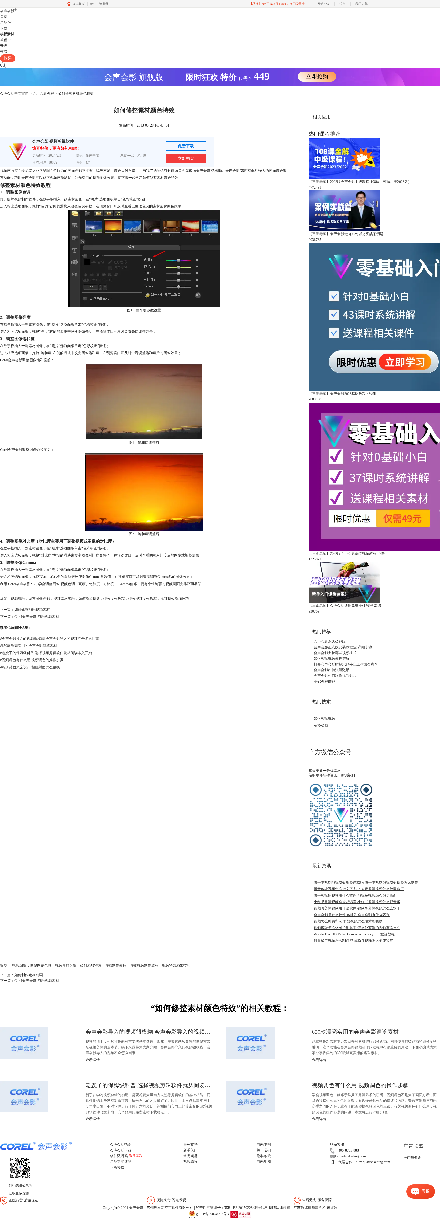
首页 (3, 17)
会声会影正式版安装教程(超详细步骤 (343, 647)
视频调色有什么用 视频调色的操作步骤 (31, 660)
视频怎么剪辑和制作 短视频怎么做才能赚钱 (348, 921)
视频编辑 (18, 599)
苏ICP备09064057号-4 (212, 1214)
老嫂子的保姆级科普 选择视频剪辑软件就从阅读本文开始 (46, 653)
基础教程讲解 (324, 681)
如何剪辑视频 (324, 719)
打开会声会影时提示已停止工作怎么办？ (346, 664)
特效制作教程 (114, 599)
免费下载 (186, 146)
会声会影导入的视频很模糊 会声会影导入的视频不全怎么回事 (49, 639)
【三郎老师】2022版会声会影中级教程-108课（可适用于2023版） (360, 182)
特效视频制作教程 (142, 599)
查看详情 (93, 1060)
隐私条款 (264, 1156)
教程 (3, 40)
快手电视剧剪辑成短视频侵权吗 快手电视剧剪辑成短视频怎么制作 (366, 882)
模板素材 (7, 34)
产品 (3, 22)
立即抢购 (317, 76)
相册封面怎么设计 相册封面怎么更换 (30, 667)
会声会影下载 (120, 1150)
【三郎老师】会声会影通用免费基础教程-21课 (345, 605)
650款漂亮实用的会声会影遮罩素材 (28, 646)
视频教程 (190, 1162)
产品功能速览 (120, 1162)
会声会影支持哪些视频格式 (335, 653)
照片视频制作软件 (21, 199)
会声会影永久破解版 (330, 641)
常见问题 (190, 1156)
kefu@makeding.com (350, 1156)
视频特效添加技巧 (174, 599)
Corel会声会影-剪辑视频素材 (36, 617)
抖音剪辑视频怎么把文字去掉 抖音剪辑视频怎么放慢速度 (359, 889)
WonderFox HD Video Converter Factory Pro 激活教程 (354, 934)
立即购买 (186, 158)
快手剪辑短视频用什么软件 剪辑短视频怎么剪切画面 (355, 895)
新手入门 (190, 1150)
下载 (3, 28)
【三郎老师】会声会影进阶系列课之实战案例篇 (346, 234)
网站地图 (264, 1162)
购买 (8, 58)
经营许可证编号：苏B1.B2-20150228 (224, 1208)
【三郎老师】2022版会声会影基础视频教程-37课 (347, 554)
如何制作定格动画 (28, 975)
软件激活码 (119, 1156)
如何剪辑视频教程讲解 (331, 658)
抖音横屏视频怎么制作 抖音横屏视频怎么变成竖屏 (353, 941)
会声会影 (8, 11)
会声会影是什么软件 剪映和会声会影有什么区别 (352, 915)
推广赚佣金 (412, 1158)
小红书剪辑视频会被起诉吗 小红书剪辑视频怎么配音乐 (357, 902)
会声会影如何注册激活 (331, 670)
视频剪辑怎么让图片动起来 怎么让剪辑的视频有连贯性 (357, 928)
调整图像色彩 (39, 599)
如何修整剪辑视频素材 (32, 610)
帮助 (3, 51)
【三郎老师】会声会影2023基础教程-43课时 (343, 394)
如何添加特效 (89, 599)
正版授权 (117, 1167)
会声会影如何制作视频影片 (335, 676)
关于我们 (264, 1150)
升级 (3, 46)
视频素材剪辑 (64, 599)
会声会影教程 (43, 93)
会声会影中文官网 (14, 93)
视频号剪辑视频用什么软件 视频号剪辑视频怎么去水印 (357, 908)
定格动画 (321, 725)
